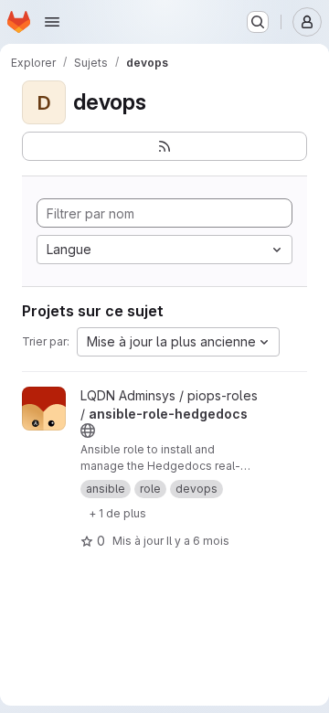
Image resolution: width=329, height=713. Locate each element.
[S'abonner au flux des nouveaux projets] (164, 146)
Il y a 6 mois (197, 541)
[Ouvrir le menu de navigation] (52, 22)
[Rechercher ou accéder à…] (258, 22)
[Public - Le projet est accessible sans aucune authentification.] (87, 430)
